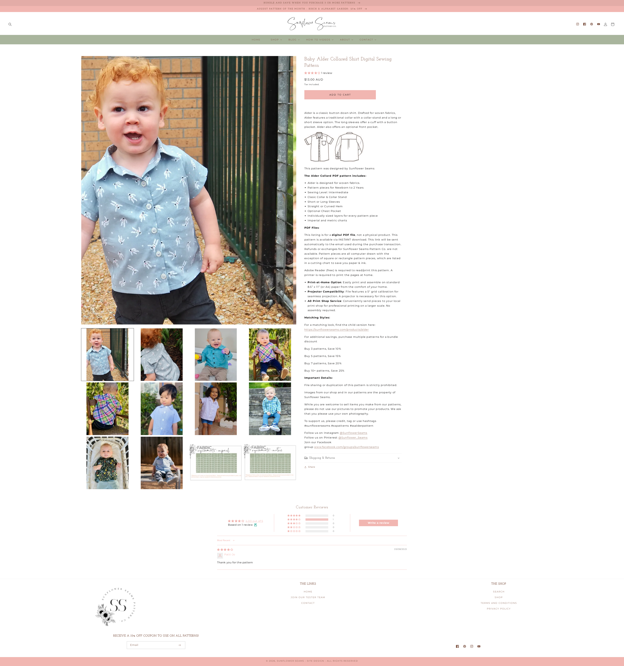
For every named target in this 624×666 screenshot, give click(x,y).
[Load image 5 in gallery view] (107, 408)
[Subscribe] (179, 645)
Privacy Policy (499, 608)
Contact (308, 603)
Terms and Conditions (499, 603)
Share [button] (311, 466)
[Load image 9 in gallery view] (107, 463)
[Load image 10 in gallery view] (161, 463)
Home (308, 591)
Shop (499, 597)
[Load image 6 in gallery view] (161, 408)
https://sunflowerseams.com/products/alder (336, 329)
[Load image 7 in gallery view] (216, 408)
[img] (225, 549)
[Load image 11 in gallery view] (216, 463)
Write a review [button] (378, 522)
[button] (10, 24)
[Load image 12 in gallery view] (270, 463)
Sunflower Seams (290, 661)
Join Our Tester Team (308, 597)
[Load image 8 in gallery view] (270, 408)
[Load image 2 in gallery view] (161, 354)
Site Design (315, 661)
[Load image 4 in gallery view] (270, 354)
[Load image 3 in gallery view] (216, 354)
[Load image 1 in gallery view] (107, 354)
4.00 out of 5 (254, 521)
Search (499, 591)
